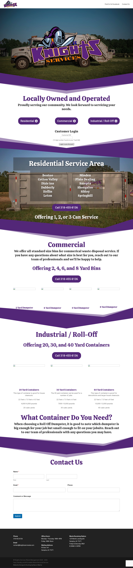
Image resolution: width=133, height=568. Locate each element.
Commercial (64, 121)
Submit (18, 516)
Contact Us (126, 4)
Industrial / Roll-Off (102, 121)
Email (16, 485)
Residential (27, 121)
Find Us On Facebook (112, 4)
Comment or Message (22, 496)
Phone (70, 485)
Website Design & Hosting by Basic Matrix (27, 565)
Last (47, 480)
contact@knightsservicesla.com (23, 545)
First (14, 480)
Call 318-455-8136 (66, 207)
